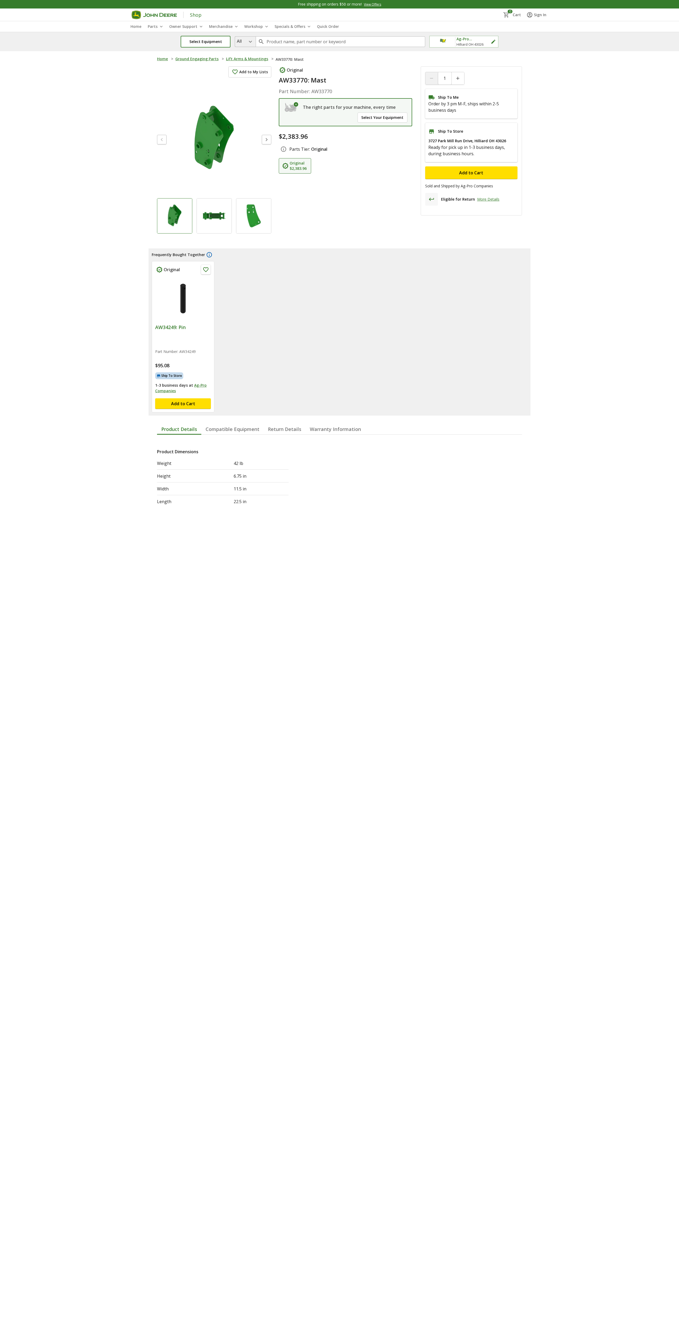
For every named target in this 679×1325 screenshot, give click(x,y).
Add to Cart (471, 173)
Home (162, 58)
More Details (488, 199)
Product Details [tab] (179, 429)
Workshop (253, 26)
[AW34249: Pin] (183, 298)
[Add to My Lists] (206, 269)
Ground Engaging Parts (197, 58)
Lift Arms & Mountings (247, 58)
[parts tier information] (283, 149)
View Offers (372, 4)
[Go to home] (154, 15)
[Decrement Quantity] (431, 78)
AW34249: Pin (170, 327)
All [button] (239, 41)
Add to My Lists (253, 71)
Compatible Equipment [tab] (232, 429)
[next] (266, 139)
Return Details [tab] (284, 429)
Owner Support (183, 26)
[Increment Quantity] (457, 78)
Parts (153, 26)
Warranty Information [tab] (335, 429)
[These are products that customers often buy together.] (209, 255)
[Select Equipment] (292, 107)
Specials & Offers (290, 26)
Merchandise (221, 26)
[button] (205, 42)
